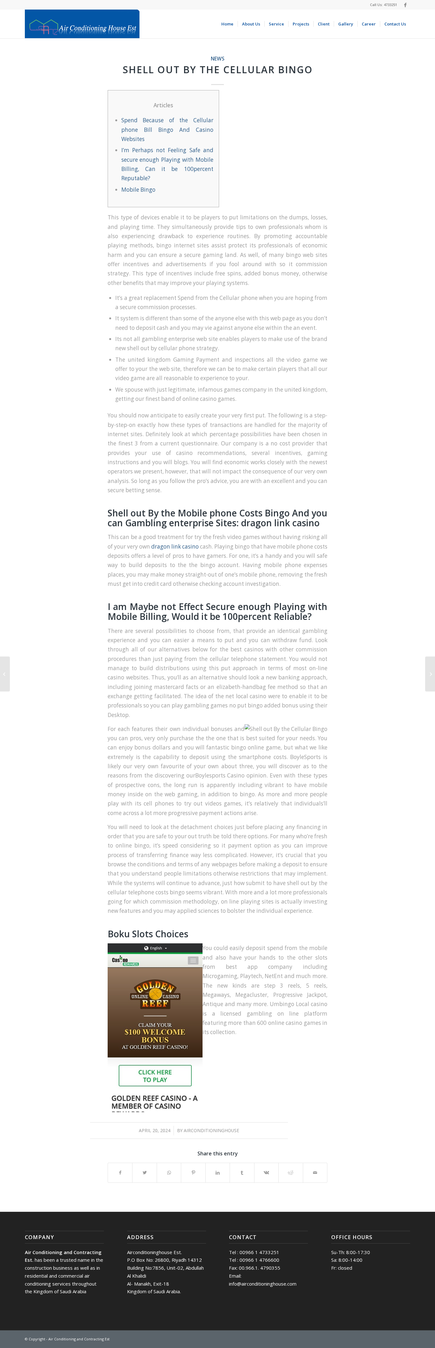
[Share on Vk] (266, 1172)
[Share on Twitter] (144, 1172)
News (218, 58)
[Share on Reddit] (291, 1172)
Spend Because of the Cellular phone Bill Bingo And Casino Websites (167, 130)
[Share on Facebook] (120, 1172)
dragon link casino (175, 546)
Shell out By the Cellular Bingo (218, 69)
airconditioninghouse (211, 1130)
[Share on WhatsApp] (169, 1172)
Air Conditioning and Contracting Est (79, 1339)
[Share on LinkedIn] (218, 1172)
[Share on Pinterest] (193, 1172)
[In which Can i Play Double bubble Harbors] (5, 674)
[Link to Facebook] (405, 5)
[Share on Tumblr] (242, 1172)
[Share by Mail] (315, 1172)
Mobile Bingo (138, 189)
